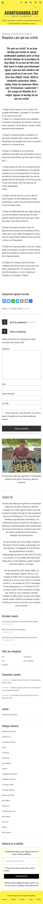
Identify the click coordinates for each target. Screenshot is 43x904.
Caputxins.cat (6, 737)
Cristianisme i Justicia (8, 742)
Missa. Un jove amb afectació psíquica (14, 629)
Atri (25, 34)
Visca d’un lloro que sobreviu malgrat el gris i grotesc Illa (19, 637)
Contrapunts (27, 657)
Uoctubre (5, 665)
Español (39, 899)
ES (38, 7)
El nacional (5, 753)
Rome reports (6, 816)
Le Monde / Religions (8, 790)
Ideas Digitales (6, 763)
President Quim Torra (8, 811)
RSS (30, 2)
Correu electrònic (8, 393)
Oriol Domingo (6, 34)
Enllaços (13, 899)
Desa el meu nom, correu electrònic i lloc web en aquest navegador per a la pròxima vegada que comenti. (21, 416)
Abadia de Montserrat (9, 731)
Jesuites (4, 768)
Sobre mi (4, 899)
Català (31, 899)
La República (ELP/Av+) (9, 779)
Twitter (25, 2)
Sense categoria (28, 661)
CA (35, 7)
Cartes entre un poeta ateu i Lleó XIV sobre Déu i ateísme (20, 621)
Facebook (20, 2)
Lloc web (5, 403)
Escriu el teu (32, 322)
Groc (3, 661)
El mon (4, 747)
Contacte (22, 899)
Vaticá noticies (6, 832)
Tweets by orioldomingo (9, 714)
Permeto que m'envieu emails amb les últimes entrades (19, 869)
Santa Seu (5, 822)
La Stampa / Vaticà (8, 784)
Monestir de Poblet (8, 795)
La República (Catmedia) (9, 774)
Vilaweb (4, 827)
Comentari (6, 348)
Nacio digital (6, 800)
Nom (4, 384)
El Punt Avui (6, 758)
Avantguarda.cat (21, 12)
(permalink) (25, 308)
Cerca (39, 2)
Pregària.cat (6, 806)
